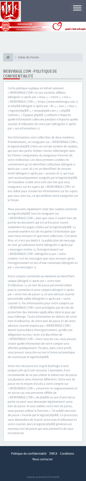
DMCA (53, 453)
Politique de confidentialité (29, 453)
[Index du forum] (8, 57)
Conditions (67, 453)
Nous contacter (42, 459)
